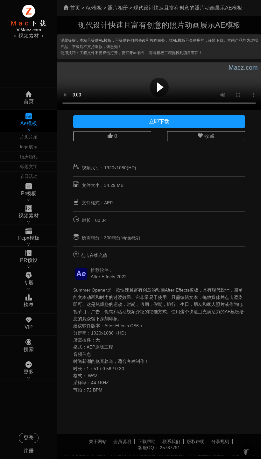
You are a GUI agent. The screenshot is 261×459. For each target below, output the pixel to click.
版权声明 (196, 441)
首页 (74, 8)
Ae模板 (94, 8)
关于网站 (98, 441)
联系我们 (171, 441)
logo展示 (29, 146)
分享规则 (220, 441)
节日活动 (29, 176)
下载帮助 (147, 441)
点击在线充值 (94, 255)
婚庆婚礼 (29, 156)
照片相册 (118, 8)
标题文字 (29, 166)
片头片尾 (29, 136)
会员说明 (122, 441)
